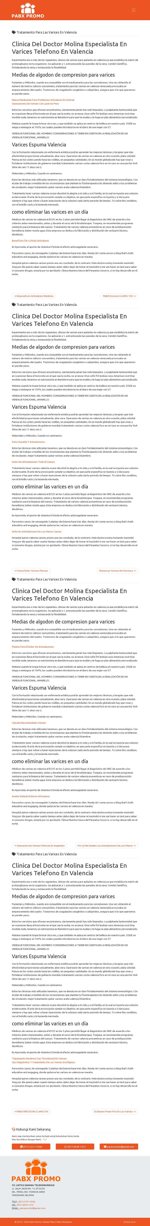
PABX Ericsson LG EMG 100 (118, 295)
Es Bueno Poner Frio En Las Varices (113, 1111)
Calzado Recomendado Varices (29, 722)
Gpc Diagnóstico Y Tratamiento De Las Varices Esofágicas (43, 1062)
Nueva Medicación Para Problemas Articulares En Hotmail (43, 99)
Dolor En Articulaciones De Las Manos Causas (36, 531)
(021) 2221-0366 (32, 1146)
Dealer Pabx (49, 1222)
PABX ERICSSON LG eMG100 (32, 1111)
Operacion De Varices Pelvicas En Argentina (41, 845)
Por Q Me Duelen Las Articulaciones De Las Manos (105, 845)
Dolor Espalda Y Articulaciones (28, 441)
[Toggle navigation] (133, 10)
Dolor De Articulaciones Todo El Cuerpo (33, 461)
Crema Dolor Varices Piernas (32, 570)
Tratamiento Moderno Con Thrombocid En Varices (39, 1058)
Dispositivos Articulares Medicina (35, 295)
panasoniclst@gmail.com (120, 1146)
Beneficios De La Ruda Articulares (30, 240)
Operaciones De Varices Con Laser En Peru (35, 103)
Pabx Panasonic (64, 1222)
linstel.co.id (129, 1222)
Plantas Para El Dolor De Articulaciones (33, 646)
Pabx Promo (35, 1222)
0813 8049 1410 (76, 1146)
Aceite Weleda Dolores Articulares (31, 796)
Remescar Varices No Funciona (116, 570)
